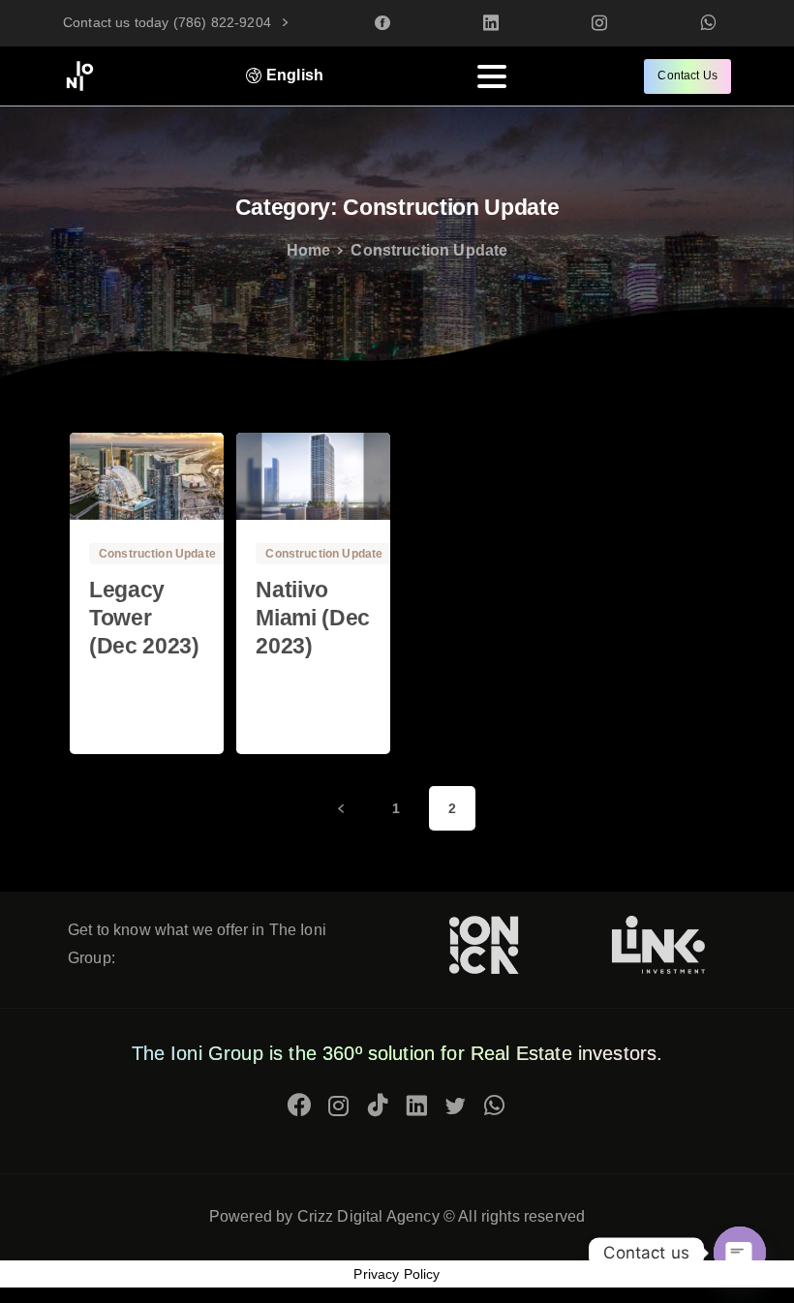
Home (309, 250)
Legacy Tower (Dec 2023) (144, 618)
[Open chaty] (740, 1253)
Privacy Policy (396, 1274)
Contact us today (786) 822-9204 (169, 22)
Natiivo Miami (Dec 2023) (313, 618)
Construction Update (429, 250)
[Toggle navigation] (492, 76)
